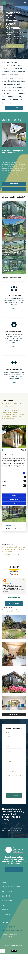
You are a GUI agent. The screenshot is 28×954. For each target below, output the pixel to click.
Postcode (9, 761)
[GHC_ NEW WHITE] (8, 1)
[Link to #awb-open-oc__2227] (25, 3)
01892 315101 (9, 926)
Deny (14, 503)
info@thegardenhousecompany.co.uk (12, 930)
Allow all (14, 495)
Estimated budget (11, 771)
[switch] (24, 477)
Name (8, 732)
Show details (20, 491)
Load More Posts (14, 714)
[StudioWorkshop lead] (14, 426)
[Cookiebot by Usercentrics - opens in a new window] (20, 450)
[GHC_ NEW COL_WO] (14, 847)
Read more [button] (5, 591)
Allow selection (14, 499)
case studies (8, 410)
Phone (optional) (10, 751)
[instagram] (15, 951)
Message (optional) (11, 781)
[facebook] (12, 951)
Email (8, 742)
